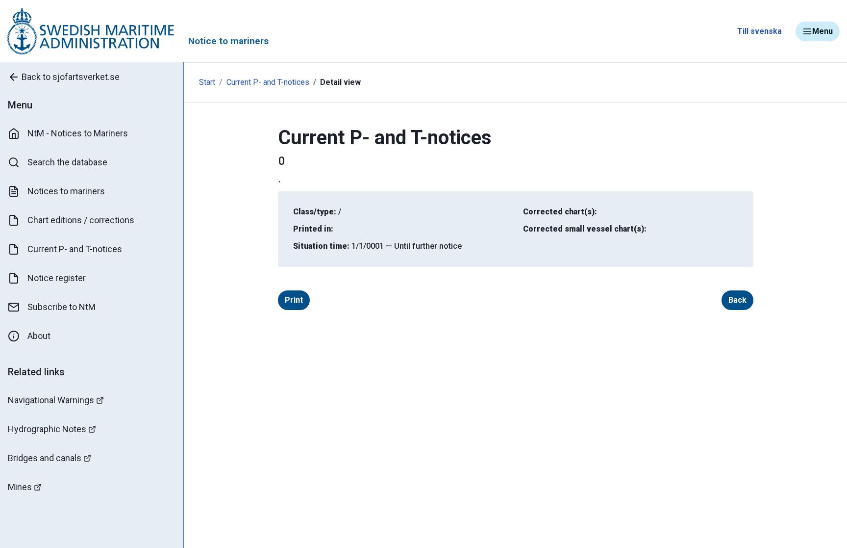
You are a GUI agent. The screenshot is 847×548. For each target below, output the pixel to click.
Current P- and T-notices (74, 249)
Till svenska (759, 31)
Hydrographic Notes (47, 429)
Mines (20, 487)
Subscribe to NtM (61, 307)
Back (737, 300)
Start (207, 82)
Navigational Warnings (51, 400)
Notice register (56, 278)
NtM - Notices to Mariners (77, 133)
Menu (822, 31)
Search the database (67, 162)
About (38, 336)
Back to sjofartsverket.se (71, 77)
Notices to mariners (66, 191)
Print (294, 300)
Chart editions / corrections (80, 220)
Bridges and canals (44, 458)
